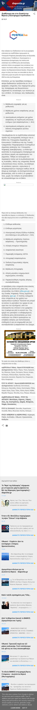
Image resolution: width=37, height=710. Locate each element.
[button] (34, 14)
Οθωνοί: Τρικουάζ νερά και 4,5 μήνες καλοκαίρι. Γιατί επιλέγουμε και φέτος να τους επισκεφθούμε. (16, 646)
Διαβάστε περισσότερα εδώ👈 (23, 510)
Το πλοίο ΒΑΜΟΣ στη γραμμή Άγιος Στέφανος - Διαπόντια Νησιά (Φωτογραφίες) (16, 674)
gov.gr (12, 296)
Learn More (15, 708)
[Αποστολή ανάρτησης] (7, 426)
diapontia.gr (18, 3)
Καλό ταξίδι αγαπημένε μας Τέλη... (16, 595)
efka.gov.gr (24, 291)
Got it (24, 708)
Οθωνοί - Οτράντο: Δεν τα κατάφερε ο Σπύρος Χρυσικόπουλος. (12, 543)
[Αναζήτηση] (34, 4)
